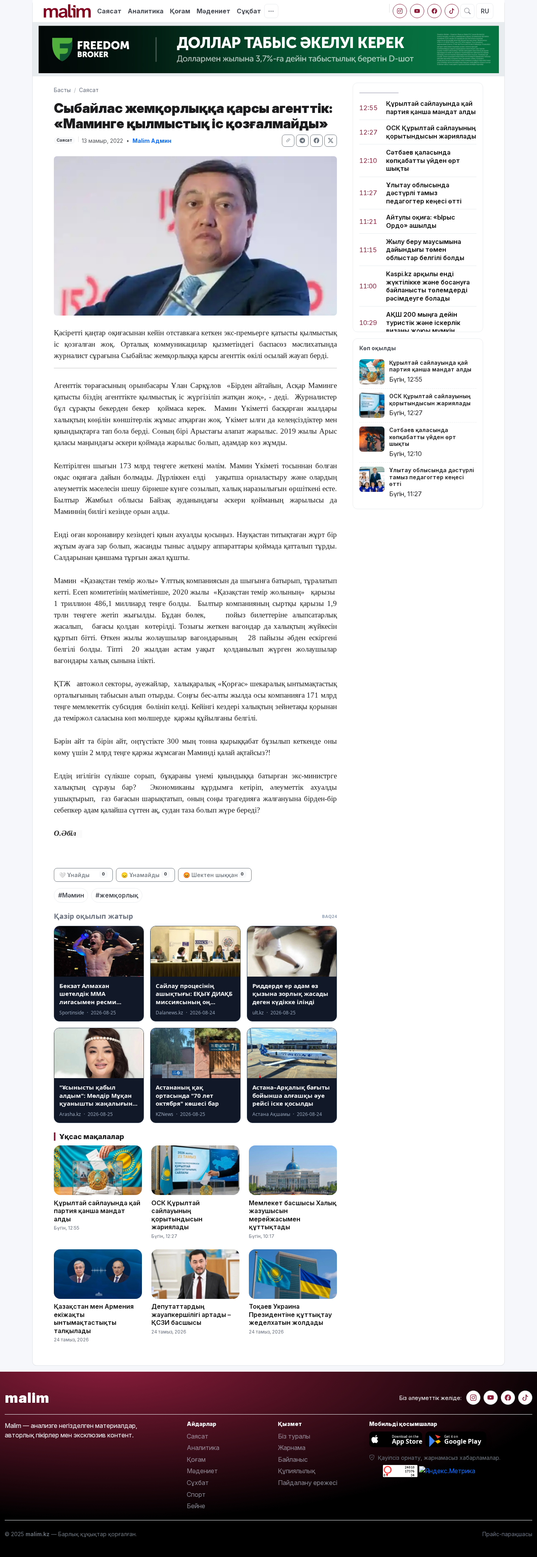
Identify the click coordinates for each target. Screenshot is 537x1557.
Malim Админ (151, 140)
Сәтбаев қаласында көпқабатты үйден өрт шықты (423, 160)
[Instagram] (400, 11)
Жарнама (291, 1448)
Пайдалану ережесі (307, 1483)
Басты (62, 90)
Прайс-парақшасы (507, 1534)
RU (485, 11)
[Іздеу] (467, 11)
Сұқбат (249, 11)
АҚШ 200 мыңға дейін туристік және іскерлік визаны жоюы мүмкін (423, 322)
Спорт (196, 1494)
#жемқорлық (117, 895)
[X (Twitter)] (330, 141)
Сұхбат (198, 1483)
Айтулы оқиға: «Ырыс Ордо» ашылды (420, 221)
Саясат (109, 11)
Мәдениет (213, 11)
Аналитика (146, 11)
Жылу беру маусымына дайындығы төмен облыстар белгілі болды (425, 250)
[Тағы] (271, 11)
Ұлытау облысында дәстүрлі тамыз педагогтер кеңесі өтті (424, 193)
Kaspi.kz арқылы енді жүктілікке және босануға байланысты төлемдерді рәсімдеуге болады (428, 286)
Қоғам (180, 11)
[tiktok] (452, 11)
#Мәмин (71, 895)
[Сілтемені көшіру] (288, 141)
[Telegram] (302, 141)
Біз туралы (294, 1436)
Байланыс (293, 1459)
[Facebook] (434, 11)
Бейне (196, 1506)
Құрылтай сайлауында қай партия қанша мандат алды (431, 107)
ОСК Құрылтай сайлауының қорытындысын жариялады (431, 132)
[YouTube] (417, 11)
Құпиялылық (296, 1471)
